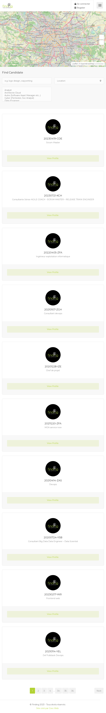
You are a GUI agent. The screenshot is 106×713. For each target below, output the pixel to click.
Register (80, 8)
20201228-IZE (53, 366)
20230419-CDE (53, 138)
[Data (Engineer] (26, 100)
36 (72, 691)
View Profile (53, 158)
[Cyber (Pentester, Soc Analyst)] (26, 98)
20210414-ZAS (53, 480)
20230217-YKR (53, 594)
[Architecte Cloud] (26, 92)
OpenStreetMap (87, 64)
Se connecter (83, 4)
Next (99, 691)
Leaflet (75, 64)
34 (58, 691)
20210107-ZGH (53, 309)
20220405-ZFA (53, 252)
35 (65, 691)
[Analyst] (26, 90)
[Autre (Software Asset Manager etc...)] (26, 95)
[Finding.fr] (8, 4)
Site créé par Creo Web (47, 708)
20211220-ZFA (53, 423)
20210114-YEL (53, 651)
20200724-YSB (53, 537)
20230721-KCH (53, 195)
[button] (101, 37)
